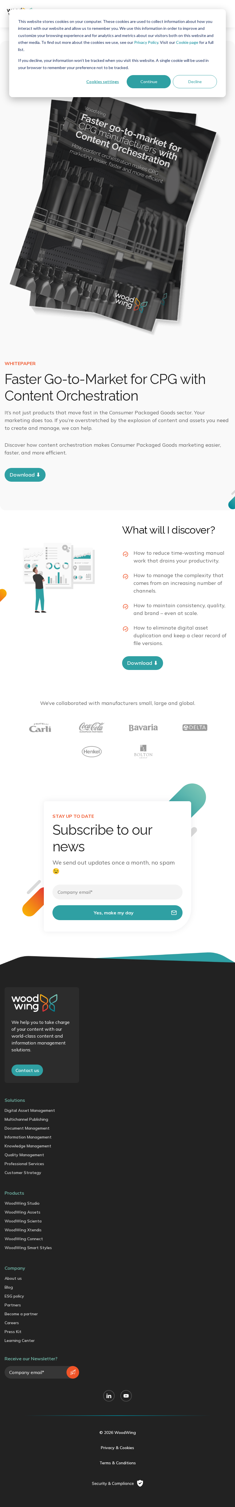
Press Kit (13, 1331)
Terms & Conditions (117, 1462)
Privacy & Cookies (117, 1447)
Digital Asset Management (30, 1110)
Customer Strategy (23, 1172)
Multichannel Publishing (26, 1119)
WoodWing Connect (24, 1238)
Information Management (28, 1137)
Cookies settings (102, 81)
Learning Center (20, 1340)
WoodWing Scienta (23, 1221)
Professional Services (24, 1163)
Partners (13, 1305)
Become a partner (21, 1313)
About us (13, 1278)
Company (15, 1268)
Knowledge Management (28, 1146)
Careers (12, 1322)
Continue (148, 81)
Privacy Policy (146, 42)
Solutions (15, 1100)
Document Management (27, 1128)
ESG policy (14, 1296)
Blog (9, 1287)
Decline (195, 81)
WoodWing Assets (22, 1212)
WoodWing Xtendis (23, 1229)
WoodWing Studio (22, 1203)
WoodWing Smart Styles (28, 1247)
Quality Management (24, 1154)
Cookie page (187, 42)
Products (14, 1193)
